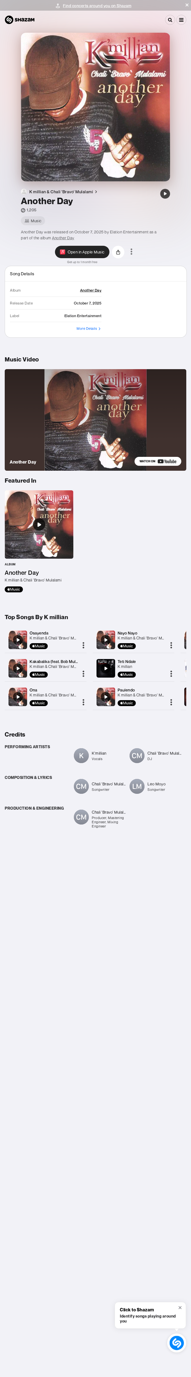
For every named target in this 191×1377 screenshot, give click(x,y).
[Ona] (18, 697)
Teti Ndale (127, 661)
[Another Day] (165, 194)
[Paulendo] (106, 697)
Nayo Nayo (128, 633)
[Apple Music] (14, 589)
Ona (33, 690)
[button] (187, 4)
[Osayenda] (18, 640)
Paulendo (126, 690)
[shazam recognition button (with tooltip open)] (176, 1342)
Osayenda (39, 633)
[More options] (131, 252)
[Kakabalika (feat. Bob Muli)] (18, 668)
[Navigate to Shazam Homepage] (20, 20)
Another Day (63, 237)
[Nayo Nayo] (106, 640)
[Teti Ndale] (106, 668)
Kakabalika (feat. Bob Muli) (54, 661)
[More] (83, 645)
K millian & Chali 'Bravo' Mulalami (58, 637)
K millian (125, 666)
